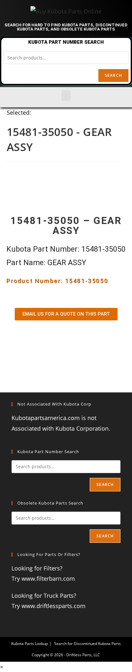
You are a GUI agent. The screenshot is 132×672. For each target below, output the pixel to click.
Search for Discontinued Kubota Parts (87, 643)
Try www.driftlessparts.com (49, 606)
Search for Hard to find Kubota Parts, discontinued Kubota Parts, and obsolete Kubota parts (66, 26)
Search (113, 75)
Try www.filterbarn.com (43, 578)
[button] (66, 95)
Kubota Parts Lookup (29, 643)
